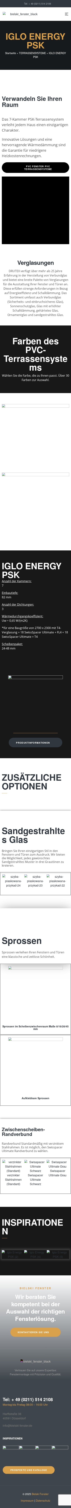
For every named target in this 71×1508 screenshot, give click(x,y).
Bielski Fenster (40, 1494)
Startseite (10, 53)
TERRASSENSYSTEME (32, 53)
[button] (7, 881)
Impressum (27, 1500)
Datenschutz (43, 1500)
